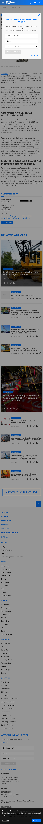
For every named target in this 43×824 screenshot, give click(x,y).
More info (5, 820)
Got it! (36, 821)
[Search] (40, 2)
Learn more (34, 55)
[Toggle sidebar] (3, 2)
